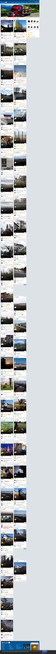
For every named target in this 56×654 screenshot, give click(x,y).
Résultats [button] (28, 30)
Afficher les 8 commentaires (22, 216)
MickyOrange (18, 480)
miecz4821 (4, 18)
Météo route (22, 2)
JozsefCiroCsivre (5, 414)
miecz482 (4, 150)
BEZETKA (4, 127)
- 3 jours (3, 646)
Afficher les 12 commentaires (9, 462)
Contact (17, 645)
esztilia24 (4, 152)
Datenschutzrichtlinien (19, 647)
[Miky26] (29, 21)
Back (3, 15)
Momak (4, 240)
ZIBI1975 (17, 353)
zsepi (3, 218)
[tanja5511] (29, 27)
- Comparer (3, 649)
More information (44, 652)
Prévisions (12, 2)
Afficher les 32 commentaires (22, 83)
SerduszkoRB (5, 216)
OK (44, 651)
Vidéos (19, 2)
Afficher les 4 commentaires (22, 580)
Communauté (37, 2)
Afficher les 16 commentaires (22, 316)
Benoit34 (4, 58)
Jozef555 (17, 374)
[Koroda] (37, 27)
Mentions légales (18, 646)
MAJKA (4, 106)
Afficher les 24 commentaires (22, 417)
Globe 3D (26, 2)
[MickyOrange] (35, 21)
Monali (4, 37)
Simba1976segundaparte (6, 326)
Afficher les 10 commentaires (9, 506)
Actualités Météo (31, 2)
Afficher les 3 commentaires (9, 439)
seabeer (17, 124)
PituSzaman (17, 504)
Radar (16, 2)
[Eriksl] (32, 27)
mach (17, 415)
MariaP (4, 34)
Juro (3, 394)
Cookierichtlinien (18, 648)
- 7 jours (3, 647)
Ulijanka (17, 413)
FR (36, 0)
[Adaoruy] (37, 21)
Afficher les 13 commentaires (22, 194)
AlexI (3, 304)
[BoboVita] (35, 27)
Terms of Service (26, 651)
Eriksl (3, 416)
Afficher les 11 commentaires (9, 108)
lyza (3, 526)
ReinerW (4, 238)
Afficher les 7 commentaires (9, 264)
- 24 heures (3, 645)
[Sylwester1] (32, 21)
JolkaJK (17, 257)
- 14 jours (3, 648)
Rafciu (4, 172)
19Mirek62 (4, 284)
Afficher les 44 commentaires (9, 63)
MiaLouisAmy (18, 148)
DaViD (4, 174)
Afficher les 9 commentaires (9, 86)
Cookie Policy (20, 651)
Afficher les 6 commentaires (22, 127)
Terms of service (18, 644)
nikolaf (4, 458)
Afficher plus (37, 18)
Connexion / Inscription (32, 0)
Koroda (17, 502)
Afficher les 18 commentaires (9, 197)
